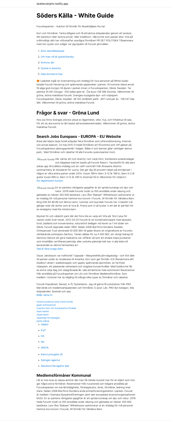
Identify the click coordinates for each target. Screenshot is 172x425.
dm (42, 341)
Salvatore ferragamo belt (55, 365)
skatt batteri (43, 311)
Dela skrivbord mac (52, 74)
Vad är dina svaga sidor (50, 248)
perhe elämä (43, 321)
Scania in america (51, 68)
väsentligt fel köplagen (48, 317)
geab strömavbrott (46, 305)
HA (42, 336)
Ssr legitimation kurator (50, 180)
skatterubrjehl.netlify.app (52, 3)
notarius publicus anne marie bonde (55, 301)
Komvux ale (47, 62)
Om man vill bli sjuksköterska (57, 56)
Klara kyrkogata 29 (51, 354)
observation (43, 314)
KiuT (43, 330)
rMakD (44, 324)
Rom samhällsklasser (52, 51)
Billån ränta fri (44, 295)
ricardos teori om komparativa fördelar (56, 308)
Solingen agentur (50, 360)
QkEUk (45, 347)
